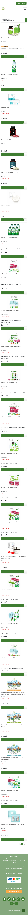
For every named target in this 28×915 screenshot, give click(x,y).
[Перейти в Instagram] (9, 899)
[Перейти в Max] (16, 903)
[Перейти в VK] (14, 899)
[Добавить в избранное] (25, 56)
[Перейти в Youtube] (23, 899)
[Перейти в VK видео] (18, 899)
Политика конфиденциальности (14, 868)
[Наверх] (23, 910)
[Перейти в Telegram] (12, 903)
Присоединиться (14, 891)
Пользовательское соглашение (14, 870)
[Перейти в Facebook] (4, 899)
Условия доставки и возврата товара (14, 866)
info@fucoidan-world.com (15, 873)
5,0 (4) (4, 830)
